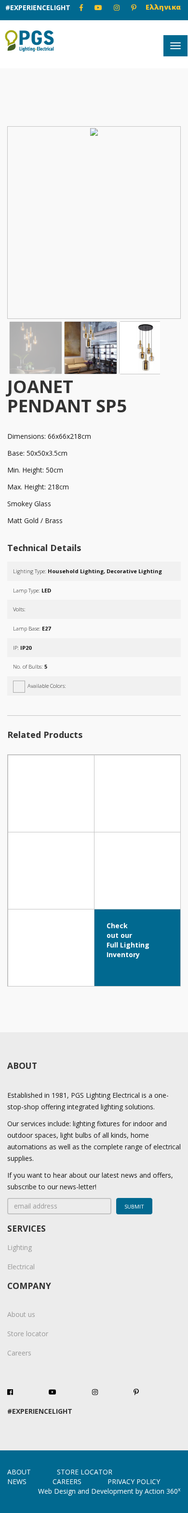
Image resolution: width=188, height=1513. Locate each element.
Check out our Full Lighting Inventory (128, 940)
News (17, 1481)
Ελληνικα (163, 7)
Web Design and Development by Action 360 (109, 1491)
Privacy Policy (133, 1481)
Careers (19, 1352)
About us (21, 1314)
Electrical (21, 1266)
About (19, 1471)
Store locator (27, 1333)
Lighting (19, 1247)
